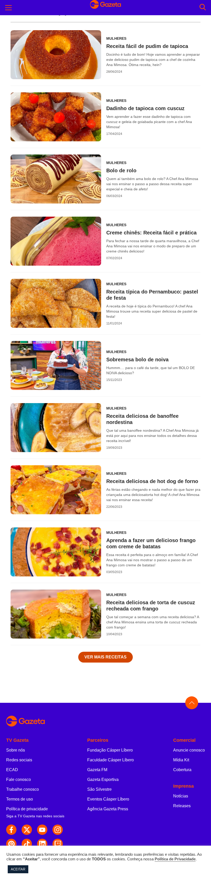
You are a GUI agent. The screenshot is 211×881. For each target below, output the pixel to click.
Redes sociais (19, 760)
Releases (182, 806)
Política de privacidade (27, 809)
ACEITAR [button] (18, 869)
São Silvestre (99, 789)
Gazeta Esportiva (103, 779)
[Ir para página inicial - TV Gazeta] (105, 7)
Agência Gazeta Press (107, 809)
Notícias (180, 796)
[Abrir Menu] (8, 7)
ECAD (12, 770)
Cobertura (182, 770)
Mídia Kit (181, 760)
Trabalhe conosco (22, 789)
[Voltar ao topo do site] (191, 702)
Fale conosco (18, 779)
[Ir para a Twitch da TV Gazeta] (57, 844)
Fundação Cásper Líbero (110, 750)
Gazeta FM (97, 770)
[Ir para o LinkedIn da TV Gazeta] (42, 844)
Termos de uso (19, 799)
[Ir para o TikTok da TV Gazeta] (27, 844)
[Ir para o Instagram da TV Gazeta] (57, 830)
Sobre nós (15, 750)
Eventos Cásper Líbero (108, 799)
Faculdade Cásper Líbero (110, 760)
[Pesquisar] (202, 7)
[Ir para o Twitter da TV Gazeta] (27, 830)
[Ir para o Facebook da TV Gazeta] (11, 830)
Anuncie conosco (189, 750)
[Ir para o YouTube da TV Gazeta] (42, 830)
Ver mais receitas (105, 657)
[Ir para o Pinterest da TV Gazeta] (11, 844)
